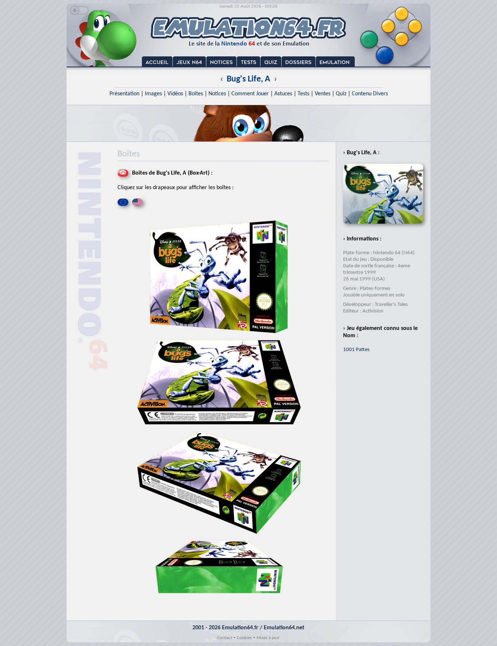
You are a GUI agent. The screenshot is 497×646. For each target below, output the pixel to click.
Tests (303, 94)
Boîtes (195, 94)
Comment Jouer (250, 94)
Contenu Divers (370, 94)
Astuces (283, 94)
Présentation (124, 94)
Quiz (341, 94)
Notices (217, 94)
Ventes (322, 94)
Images (153, 94)
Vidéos (175, 94)
